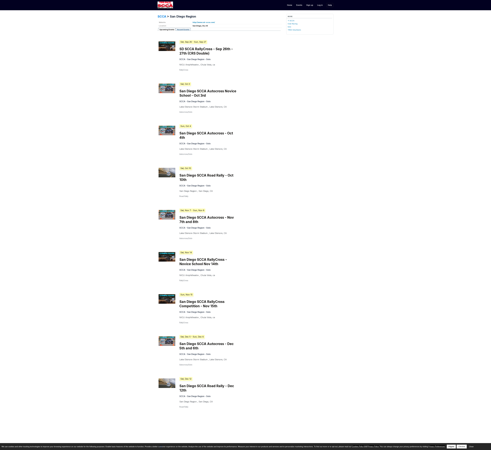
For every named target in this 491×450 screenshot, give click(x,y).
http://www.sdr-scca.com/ (204, 22)
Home (289, 5)
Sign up (309, 5)
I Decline (461, 447)
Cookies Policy (358, 446)
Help (330, 5)
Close (471, 447)
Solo (289, 27)
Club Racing (292, 24)
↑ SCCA (291, 21)
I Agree (451, 447)
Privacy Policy (373, 446)
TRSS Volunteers (294, 30)
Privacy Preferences (436, 446)
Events (299, 5)
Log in (320, 5)
